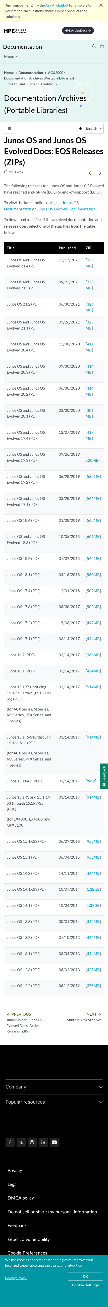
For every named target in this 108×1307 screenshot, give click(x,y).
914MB (93, 687)
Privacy (15, 1170)
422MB (93, 969)
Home (9, 72)
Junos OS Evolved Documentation (66, 208)
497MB (93, 622)
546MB (93, 498)
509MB (93, 590)
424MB (93, 671)
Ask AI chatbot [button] (56, 5)
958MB (93, 841)
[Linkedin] (43, 1143)
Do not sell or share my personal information (52, 1212)
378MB (93, 985)
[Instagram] (32, 1143)
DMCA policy (21, 1198)
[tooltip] (80, 129)
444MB (93, 638)
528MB (92, 460)
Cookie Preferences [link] (27, 1253)
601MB (93, 536)
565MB (93, 520)
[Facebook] (10, 1143)
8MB (91, 781)
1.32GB (93, 889)
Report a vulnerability (29, 1239)
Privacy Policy (16, 1278)
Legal (13, 1184)
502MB (93, 606)
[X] (21, 1143)
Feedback (17, 1225)
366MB (93, 654)
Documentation (22, 46)
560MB (93, 574)
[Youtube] (54, 1143)
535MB (93, 476)
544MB (93, 558)
